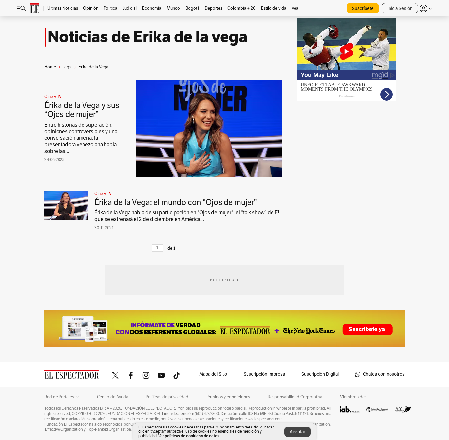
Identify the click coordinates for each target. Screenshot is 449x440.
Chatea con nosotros (384, 374)
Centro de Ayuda (112, 397)
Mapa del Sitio (213, 374)
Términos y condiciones (228, 397)
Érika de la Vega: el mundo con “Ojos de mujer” (175, 202)
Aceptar (297, 432)
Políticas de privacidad (167, 397)
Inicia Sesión (400, 8)
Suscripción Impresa (264, 374)
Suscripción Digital (320, 374)
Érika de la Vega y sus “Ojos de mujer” (81, 109)
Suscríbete (363, 8)
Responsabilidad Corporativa (295, 397)
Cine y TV (53, 96)
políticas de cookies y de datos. (192, 435)
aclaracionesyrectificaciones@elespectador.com (241, 419)
